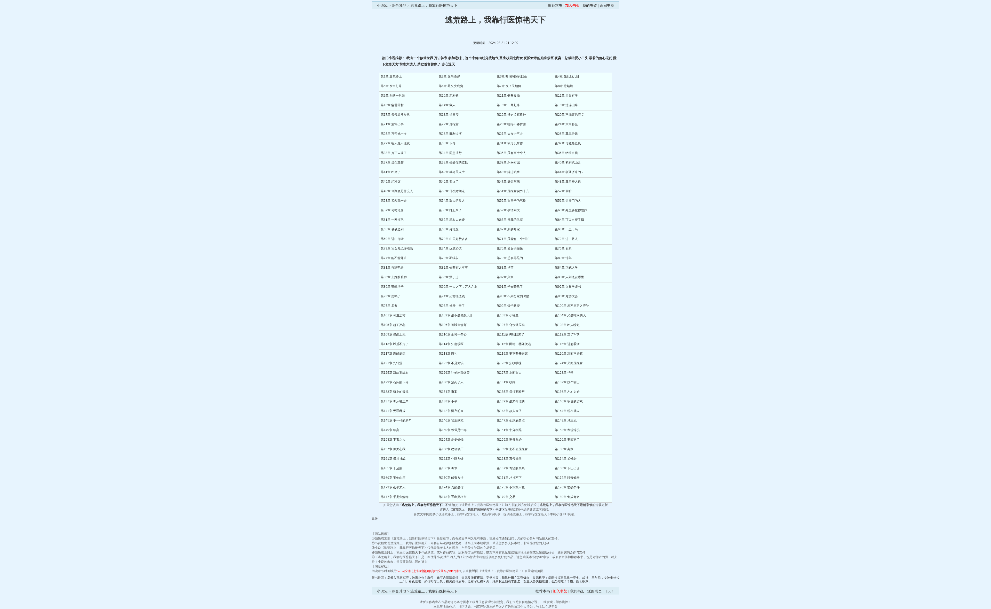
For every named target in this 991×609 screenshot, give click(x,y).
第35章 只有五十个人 (511, 153)
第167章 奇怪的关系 (511, 468)
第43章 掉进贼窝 (508, 172)
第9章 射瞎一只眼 (393, 95)
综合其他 (399, 5)
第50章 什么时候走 (452, 191)
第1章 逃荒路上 (391, 76)
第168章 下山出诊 (567, 468)
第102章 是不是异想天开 (456, 315)
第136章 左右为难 (567, 392)
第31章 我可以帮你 (510, 143)
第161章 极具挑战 (393, 458)
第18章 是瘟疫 (449, 114)
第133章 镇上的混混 (395, 392)
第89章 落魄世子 (392, 286)
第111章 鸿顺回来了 (510, 334)
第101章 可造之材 (393, 315)
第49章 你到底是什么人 (397, 191)
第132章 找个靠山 (567, 382)
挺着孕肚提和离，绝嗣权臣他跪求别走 (494, 581)
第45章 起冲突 (391, 181)
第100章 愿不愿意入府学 (572, 306)
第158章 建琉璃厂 (451, 449)
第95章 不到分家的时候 (513, 296)
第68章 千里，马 (566, 229)
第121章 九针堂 (391, 363)
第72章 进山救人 (566, 239)
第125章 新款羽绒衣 (395, 372)
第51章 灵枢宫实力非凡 (513, 191)
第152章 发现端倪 (567, 430)
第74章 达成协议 (450, 248)
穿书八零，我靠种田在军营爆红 (508, 578)
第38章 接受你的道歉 (453, 162)
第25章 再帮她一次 (394, 134)
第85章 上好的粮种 (394, 277)
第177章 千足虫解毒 (395, 497)
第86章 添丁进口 (450, 277)
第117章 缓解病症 (393, 353)
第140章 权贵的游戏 (569, 401)
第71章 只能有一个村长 (513, 239)
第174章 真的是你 (451, 487)
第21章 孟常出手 (392, 124)
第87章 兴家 (505, 277)
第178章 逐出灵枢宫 (453, 497)
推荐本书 (555, 5)
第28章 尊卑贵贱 (566, 134)
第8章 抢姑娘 (564, 86)
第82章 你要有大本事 (453, 267)
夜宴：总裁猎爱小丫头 (571, 58)
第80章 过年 (563, 258)
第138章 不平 (448, 401)
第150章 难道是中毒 (453, 430)
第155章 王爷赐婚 (509, 439)
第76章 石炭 (563, 248)
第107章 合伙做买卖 (511, 325)
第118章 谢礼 (448, 353)
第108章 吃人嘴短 (567, 325)
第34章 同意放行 (450, 153)
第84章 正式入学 (566, 267)
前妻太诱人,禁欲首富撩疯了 (420, 64)
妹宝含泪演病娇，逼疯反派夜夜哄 (460, 578)
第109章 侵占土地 (393, 334)
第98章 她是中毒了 (452, 306)
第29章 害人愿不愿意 (395, 143)
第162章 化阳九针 (451, 458)
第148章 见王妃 (566, 420)
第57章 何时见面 (392, 210)
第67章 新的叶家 (508, 229)
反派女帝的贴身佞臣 (539, 58)
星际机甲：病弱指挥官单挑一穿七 (556, 578)
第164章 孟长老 (566, 458)
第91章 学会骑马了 (510, 286)
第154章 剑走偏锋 (451, 439)
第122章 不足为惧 (451, 363)
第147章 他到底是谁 (511, 420)
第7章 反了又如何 (509, 86)
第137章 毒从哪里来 (395, 401)
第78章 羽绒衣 (449, 258)
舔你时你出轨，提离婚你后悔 (444, 581)
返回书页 (607, 5)
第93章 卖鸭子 (391, 296)
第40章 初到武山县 (568, 162)
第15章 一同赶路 (508, 105)
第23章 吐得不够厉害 (511, 124)
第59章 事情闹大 (508, 210)
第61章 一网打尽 (392, 220)
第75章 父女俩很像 (510, 248)
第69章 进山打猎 (392, 239)
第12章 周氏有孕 (566, 95)
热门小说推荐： (394, 58)
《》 (422, 505)
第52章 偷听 (563, 191)
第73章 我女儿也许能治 (397, 248)
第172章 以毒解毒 (567, 478)
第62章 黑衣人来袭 (452, 220)
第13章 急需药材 (392, 105)
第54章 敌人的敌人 (452, 200)
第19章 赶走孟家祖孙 (511, 114)
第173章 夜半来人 (393, 487)
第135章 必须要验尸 (511, 392)
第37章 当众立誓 (392, 162)
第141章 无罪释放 (393, 411)
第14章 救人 (447, 105)
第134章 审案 (448, 392)
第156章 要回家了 (567, 439)
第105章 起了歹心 (393, 325)
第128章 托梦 (564, 372)
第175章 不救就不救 (511, 487)
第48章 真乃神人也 (568, 181)
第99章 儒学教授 (508, 306)
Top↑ (609, 591)
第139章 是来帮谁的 (511, 401)
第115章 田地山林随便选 (514, 344)
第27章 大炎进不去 (510, 134)
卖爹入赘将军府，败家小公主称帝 (410, 578)
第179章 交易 (506, 497)
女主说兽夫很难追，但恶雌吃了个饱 (548, 581)
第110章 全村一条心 (453, 334)
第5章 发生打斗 (391, 86)
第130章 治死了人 (451, 382)
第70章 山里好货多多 (453, 239)
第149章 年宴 (390, 430)
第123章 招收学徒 (509, 363)
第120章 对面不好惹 (569, 353)
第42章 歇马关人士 (452, 172)
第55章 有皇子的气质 (511, 200)
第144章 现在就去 (567, 411)
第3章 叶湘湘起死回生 (512, 76)
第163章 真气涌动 (509, 458)
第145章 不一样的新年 (396, 420)
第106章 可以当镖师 (453, 325)
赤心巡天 (448, 64)
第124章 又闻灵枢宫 (569, 363)
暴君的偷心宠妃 (600, 58)
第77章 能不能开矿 (394, 258)
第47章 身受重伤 (508, 181)
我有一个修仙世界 (419, 58)
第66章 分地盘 (449, 229)
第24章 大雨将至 (566, 124)
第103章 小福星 (507, 315)
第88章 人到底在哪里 (569, 277)
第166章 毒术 (448, 468)
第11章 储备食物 (508, 95)
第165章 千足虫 (391, 468)
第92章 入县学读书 (568, 286)
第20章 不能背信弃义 (569, 114)
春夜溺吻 (415, 581)
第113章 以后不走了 (395, 344)
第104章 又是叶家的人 (570, 315)
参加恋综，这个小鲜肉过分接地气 (473, 58)
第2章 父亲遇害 (449, 76)
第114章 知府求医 (451, 344)
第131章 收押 (506, 382)
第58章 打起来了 (450, 210)
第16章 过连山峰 (566, 105)
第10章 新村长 (449, 95)
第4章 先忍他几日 (567, 76)
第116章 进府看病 (567, 344)
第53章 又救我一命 (394, 200)
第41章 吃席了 (391, 172)
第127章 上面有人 (509, 372)
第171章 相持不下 (509, 478)
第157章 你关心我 (393, 449)
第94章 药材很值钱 (452, 296)
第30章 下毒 (447, 143)
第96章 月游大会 (566, 296)
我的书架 (589, 5)
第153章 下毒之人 (393, 439)
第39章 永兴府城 (508, 162)
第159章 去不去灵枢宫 (512, 449)
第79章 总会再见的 (510, 258)
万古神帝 (440, 58)
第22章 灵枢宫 (449, 124)
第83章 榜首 (505, 267)
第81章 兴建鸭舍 (392, 267)
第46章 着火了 (449, 181)
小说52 (382, 5)
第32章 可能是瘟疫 (568, 143)
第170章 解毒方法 (451, 478)
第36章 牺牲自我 (566, 153)
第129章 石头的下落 (395, 382)
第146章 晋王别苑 (451, 420)
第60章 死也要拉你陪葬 (571, 210)
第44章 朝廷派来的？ (569, 172)
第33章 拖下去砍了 (394, 153)
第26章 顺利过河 (450, 134)
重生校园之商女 (511, 58)
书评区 (500, 509)
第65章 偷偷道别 (392, 229)
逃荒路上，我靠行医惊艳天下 (433, 5)
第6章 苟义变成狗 (451, 86)
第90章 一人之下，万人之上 (458, 286)
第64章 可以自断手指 (569, 220)
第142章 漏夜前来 (451, 411)
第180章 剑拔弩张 (567, 497)
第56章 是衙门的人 (568, 200)
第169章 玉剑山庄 (393, 478)
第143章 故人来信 (509, 411)
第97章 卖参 (389, 306)
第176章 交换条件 (567, 487)
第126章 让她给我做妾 (454, 372)
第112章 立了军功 (567, 334)
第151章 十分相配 (509, 430)
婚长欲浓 (582, 581)
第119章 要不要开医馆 (512, 353)
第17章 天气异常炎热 (395, 114)
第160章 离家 (564, 449)
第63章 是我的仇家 (510, 220)
